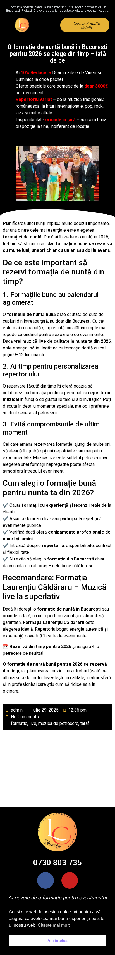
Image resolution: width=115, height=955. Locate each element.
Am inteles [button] (57, 940)
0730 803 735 (57, 862)
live (32, 723)
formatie (19, 723)
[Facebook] (45, 880)
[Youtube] (69, 880)
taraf (84, 723)
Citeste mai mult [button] (54, 925)
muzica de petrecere (58, 723)
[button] (49, 25)
